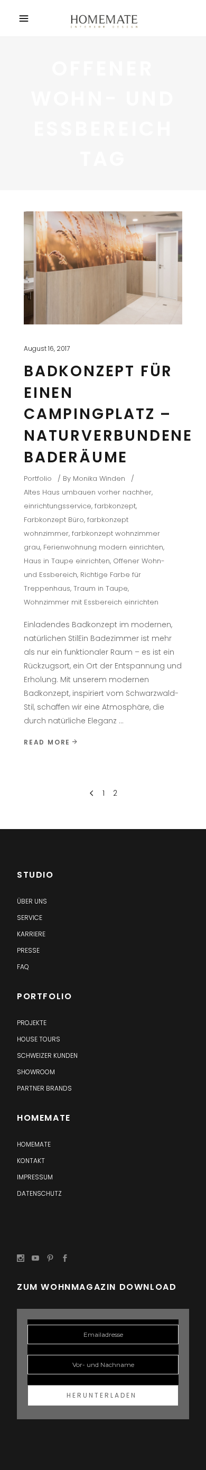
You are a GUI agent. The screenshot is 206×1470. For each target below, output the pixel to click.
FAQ (23, 966)
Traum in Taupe (100, 588)
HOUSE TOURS (38, 1039)
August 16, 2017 (47, 348)
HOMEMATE (34, 1144)
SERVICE (29, 917)
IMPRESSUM (35, 1177)
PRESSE (28, 950)
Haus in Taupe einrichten (67, 561)
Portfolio (38, 478)
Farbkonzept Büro (54, 520)
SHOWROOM (36, 1071)
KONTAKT (31, 1160)
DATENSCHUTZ (39, 1193)
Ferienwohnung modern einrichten (103, 547)
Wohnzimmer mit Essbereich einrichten (91, 602)
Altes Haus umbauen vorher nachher (88, 492)
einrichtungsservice (57, 506)
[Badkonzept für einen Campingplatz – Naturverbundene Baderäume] (103, 267)
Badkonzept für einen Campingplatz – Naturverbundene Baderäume (108, 414)
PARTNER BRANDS (44, 1088)
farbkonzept (115, 506)
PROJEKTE (31, 1022)
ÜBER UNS (32, 901)
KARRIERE (31, 933)
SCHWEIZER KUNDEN (47, 1055)
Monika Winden (99, 478)
